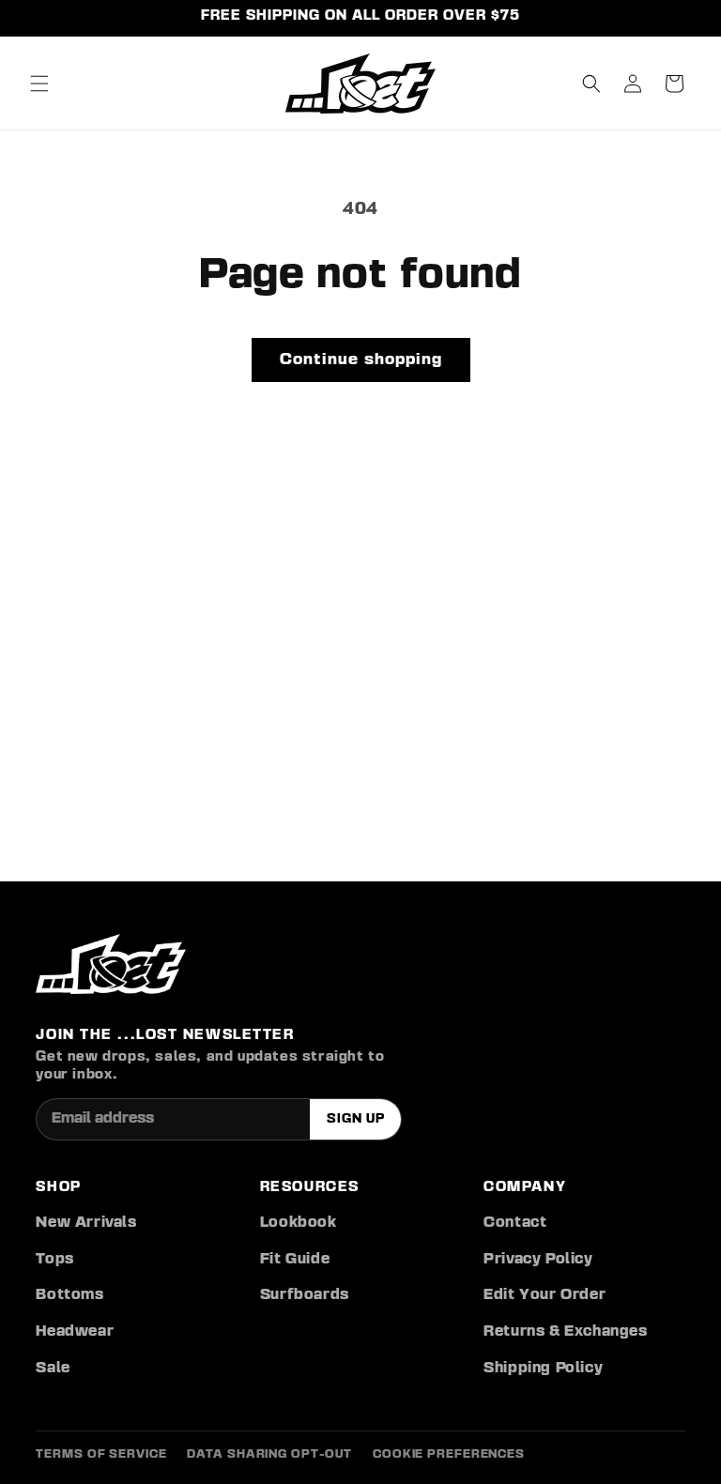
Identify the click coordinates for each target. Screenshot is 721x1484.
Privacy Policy (537, 1259)
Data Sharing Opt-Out (269, 1454)
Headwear (75, 1332)
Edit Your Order (544, 1295)
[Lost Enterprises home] (111, 964)
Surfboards (304, 1295)
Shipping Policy (543, 1368)
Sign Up (355, 1118)
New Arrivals (86, 1223)
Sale (52, 1368)
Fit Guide (295, 1259)
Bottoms (69, 1295)
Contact (514, 1223)
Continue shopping (361, 360)
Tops (54, 1259)
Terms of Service (101, 1454)
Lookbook (298, 1223)
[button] (39, 83)
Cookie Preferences (449, 1454)
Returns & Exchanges (565, 1332)
